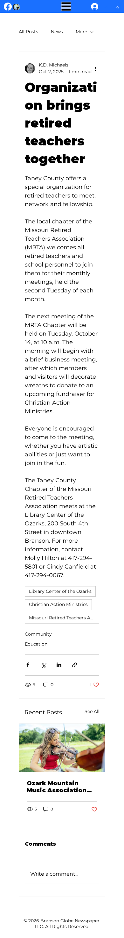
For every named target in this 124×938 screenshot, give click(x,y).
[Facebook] (8, 7)
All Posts (28, 32)
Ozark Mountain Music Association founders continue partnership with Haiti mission (57, 787)
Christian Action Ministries (58, 604)
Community (38, 634)
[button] (117, 6)
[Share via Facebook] (28, 665)
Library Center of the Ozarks (60, 591)
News (57, 32)
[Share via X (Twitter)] (43, 665)
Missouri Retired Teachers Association (64, 618)
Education (36, 644)
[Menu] (66, 6)
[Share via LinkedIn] (59, 665)
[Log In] (92, 6)
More (81, 32)
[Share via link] (75, 665)
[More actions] (95, 68)
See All (92, 711)
